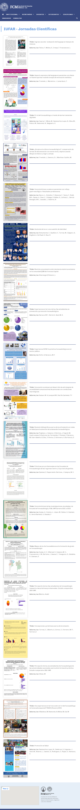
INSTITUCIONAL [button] (12, 14)
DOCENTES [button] (40, 14)
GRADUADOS (6, 18)
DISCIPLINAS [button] (68, 14)
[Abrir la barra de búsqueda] (77, 18)
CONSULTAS (17, 18)
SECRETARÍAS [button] (27, 14)
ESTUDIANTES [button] (53, 14)
